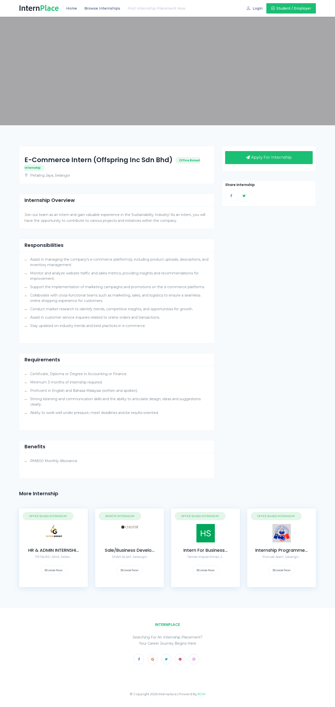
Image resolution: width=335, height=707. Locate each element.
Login (258, 8)
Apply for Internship (271, 157)
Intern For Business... (205, 550)
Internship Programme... (281, 550)
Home (71, 8)
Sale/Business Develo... (130, 550)
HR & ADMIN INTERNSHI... (53, 550)
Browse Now (54, 570)
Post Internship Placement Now (157, 8)
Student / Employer (293, 8)
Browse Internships (102, 8)
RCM (201, 694)
